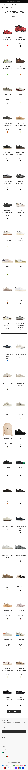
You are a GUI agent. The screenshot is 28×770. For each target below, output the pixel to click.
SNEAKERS (13, 7)
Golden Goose (20, 639)
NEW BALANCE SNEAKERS (8, 297)
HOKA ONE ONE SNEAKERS (20, 183)
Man (6, 7)
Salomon (7, 37)
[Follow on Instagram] (6, 749)
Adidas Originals (8, 123)
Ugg (20, 66)
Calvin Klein (8, 352)
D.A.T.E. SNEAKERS (20, 212)
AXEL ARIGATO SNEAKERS (7, 498)
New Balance (8, 94)
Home (2, 7)
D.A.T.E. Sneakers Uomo (20, 240)
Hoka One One (20, 181)
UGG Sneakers (20, 441)
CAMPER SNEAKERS (20, 469)
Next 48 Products (14, 711)
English (19, 757)
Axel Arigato (20, 123)
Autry (7, 266)
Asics (20, 94)
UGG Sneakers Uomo (20, 68)
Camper (20, 467)
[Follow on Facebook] (2, 749)
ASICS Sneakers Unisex (20, 97)
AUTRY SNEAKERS (7, 269)
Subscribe (14, 731)
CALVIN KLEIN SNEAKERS (8, 469)
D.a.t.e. (20, 210)
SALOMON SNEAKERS (7, 39)
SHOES (8, 7)
